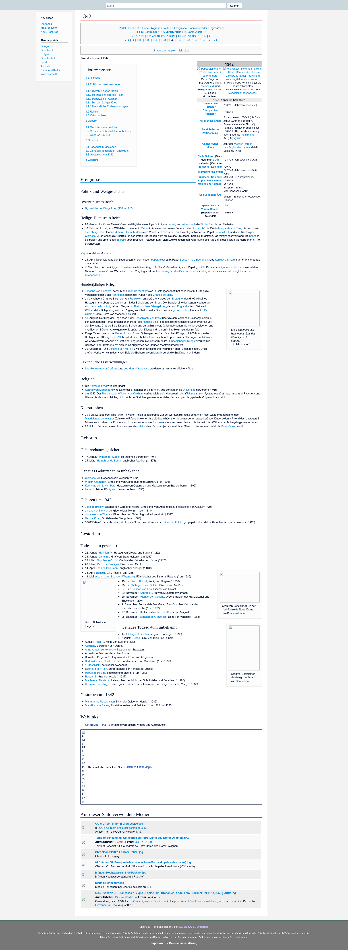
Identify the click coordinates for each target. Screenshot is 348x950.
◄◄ (126, 40)
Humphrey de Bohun (109, 460)
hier (62, 932)
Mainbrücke (228, 426)
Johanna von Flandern (98, 291)
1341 (163, 40)
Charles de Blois (162, 294)
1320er (150, 36)
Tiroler (204, 224)
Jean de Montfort (138, 291)
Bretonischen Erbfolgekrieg (150, 306)
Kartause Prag (98, 386)
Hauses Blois (151, 321)
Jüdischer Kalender (210, 177)
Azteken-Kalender (210, 120)
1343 (179, 40)
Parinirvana (247, 134)
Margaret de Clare (139, 634)
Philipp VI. (115, 337)
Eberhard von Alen (96, 668)
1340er (171, 36)
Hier (75, 932)
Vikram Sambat (210, 209)
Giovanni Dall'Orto (126, 897)
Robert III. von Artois (127, 333)
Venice (238, 901)
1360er (192, 36)
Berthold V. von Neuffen (99, 661)
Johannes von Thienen (98, 514)
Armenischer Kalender (210, 105)
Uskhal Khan (92, 518)
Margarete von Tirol (229, 228)
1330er (161, 36)
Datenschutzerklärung (183, 943)
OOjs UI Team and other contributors (121, 828)
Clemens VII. (92, 478)
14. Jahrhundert (171, 32)
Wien (156, 389)
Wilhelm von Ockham (131, 393)
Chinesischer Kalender (210, 145)
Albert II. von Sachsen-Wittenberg (115, 576)
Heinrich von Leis (141, 589)
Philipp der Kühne (109, 456)
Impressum (158, 943)
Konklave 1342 (224, 259)
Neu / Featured (49, 32)
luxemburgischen (95, 232)
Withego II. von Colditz (144, 585)
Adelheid (90, 645)
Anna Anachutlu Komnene (100, 649)
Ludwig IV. (199, 228)
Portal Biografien (152, 28)
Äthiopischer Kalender (210, 112)
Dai (217, 159)
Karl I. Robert (139, 581)
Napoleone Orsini (107, 560)
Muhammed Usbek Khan (100, 701)
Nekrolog (183, 50)
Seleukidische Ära (210, 194)
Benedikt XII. (222, 232)
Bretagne (177, 298)
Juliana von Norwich (97, 510)
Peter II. (99, 641)
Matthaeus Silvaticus (97, 680)
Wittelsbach (189, 224)
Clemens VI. (208, 86)
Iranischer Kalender (210, 166)
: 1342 (95, 725)
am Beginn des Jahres (237, 147)
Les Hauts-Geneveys (136, 368)
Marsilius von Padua (97, 705)
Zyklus (237, 138)
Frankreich (136, 298)
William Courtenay (95, 481)
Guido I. (136, 638)
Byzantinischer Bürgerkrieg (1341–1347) (109, 208)
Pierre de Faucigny (108, 564)
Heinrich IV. (106, 552)
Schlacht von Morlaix (121, 348)
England (182, 306)
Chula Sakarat (206, 156)
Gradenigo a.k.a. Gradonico (149, 901)
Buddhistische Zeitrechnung (210, 131)
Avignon (203, 259)
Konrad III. (146, 592)
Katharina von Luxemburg (100, 485)
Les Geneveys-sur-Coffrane (101, 368)
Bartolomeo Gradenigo (153, 616)
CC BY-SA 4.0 (143, 842)
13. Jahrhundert (150, 32)
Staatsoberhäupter (165, 50)
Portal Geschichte (129, 28)
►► (216, 40)
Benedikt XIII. (172, 522)
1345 (195, 40)
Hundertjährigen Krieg (180, 341)
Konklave (126, 267)
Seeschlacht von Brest (148, 318)
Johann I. (104, 556)
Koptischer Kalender (210, 180)
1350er (182, 36)
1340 (155, 40)
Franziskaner (109, 393)
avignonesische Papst (231, 267)
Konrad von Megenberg (99, 389)
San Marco (242, 681)
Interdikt (121, 239)
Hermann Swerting (96, 684)
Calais (208, 337)
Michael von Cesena (152, 596)
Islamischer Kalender (210, 171)
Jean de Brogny (94, 506)
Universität (189, 389)
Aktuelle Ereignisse (175, 28)
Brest (158, 302)
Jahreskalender (198, 28)
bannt (252, 236)
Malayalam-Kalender (210, 184)
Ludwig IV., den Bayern (174, 271)
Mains (142, 426)
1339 (147, 40)
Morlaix (157, 352)
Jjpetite (119, 842)
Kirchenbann (92, 275)
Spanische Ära (210, 205)
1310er (140, 36)
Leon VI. (90, 489)
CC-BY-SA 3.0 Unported (193, 926)
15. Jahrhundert (192, 32)
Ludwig (172, 224)
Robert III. (91, 676)
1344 (187, 40)
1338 (139, 40)
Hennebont (118, 294)
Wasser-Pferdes (243, 143)
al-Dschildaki (92, 665)
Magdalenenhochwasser (242, 93)
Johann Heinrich (125, 232)
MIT (146, 828)
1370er (202, 36)
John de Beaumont (107, 568)
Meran (144, 228)
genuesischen (181, 310)
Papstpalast (158, 259)
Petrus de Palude (95, 672)
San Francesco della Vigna (205, 901)
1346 (203, 40)
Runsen (157, 422)
